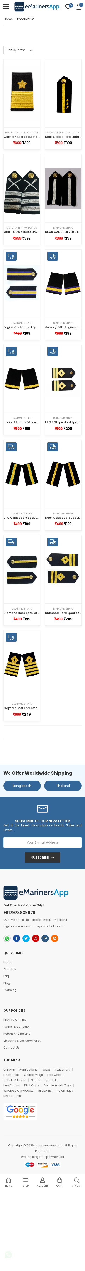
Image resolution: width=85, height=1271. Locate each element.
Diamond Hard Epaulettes (23, 613)
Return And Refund (17, 1033)
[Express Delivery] (28, 313)
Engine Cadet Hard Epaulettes (26, 327)
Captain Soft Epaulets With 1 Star (28, 137)
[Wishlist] (18, 122)
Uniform (9, 1069)
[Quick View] (25, 122)
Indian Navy (64, 1090)
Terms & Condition (17, 1026)
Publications (28, 1069)
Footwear (54, 1074)
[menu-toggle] (6, 6)
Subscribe (40, 857)
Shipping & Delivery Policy (22, 1041)
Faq (6, 976)
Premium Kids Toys (57, 1085)
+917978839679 (19, 913)
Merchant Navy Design (21, 228)
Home (8, 19)
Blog (6, 983)
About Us (10, 969)
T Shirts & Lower (14, 1080)
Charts (35, 1080)
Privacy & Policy (14, 1020)
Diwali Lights (12, 1095)
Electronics (11, 1074)
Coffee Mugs (33, 1074)
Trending (10, 990)
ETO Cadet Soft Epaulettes (24, 518)
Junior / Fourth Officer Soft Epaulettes (32, 422)
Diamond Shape (63, 228)
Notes (46, 1069)
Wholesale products (18, 1090)
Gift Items (44, 1090)
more (59, 926)
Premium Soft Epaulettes (22, 132)
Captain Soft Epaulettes (22, 708)
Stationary (62, 1069)
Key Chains (11, 1085)
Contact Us (11, 1047)
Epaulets (51, 1080)
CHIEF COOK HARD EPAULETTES (26, 232)
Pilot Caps (31, 1085)
